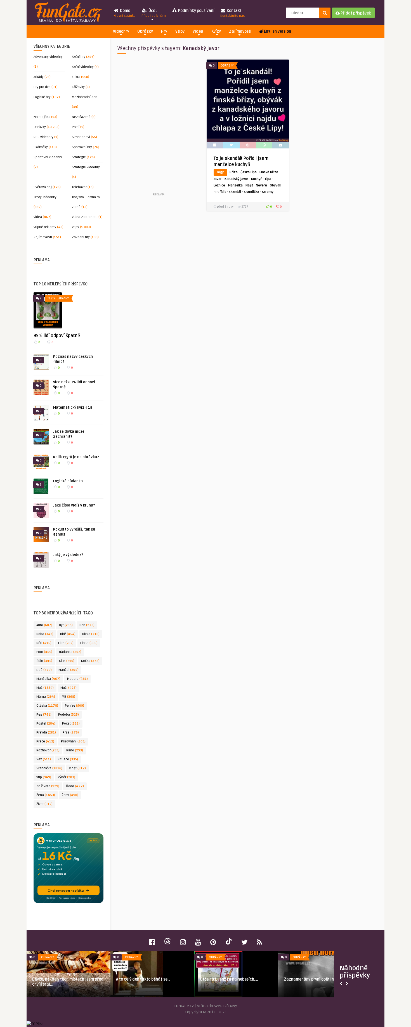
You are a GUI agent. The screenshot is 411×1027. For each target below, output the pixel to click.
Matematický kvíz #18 (72, 407)
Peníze (74, 706)
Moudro (77, 679)
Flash (89, 643)
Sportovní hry (82, 147)
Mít (68, 697)
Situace (68, 759)
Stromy (267, 192)
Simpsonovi (81, 137)
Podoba (68, 715)
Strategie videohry (86, 167)
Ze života (47, 786)
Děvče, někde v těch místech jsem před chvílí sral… (67, 982)
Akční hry (78, 57)
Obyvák (275, 185)
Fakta (76, 77)
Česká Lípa (248, 172)
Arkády (39, 77)
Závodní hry (81, 237)
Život (44, 804)
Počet (71, 723)
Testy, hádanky (45, 197)
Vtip (43, 777)
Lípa (268, 179)
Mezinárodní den (84, 97)
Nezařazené (81, 117)
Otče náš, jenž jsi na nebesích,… (229, 979)
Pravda (46, 732)
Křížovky (78, 87)
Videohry (121, 31)
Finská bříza (268, 172)
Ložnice (219, 185)
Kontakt (232, 13)
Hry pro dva (42, 87)
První (75, 127)
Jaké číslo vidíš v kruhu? (74, 505)
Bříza (234, 172)
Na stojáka (42, 117)
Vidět (77, 768)
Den (87, 625)
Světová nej (43, 187)
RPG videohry (43, 137)
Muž (45, 688)
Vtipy (180, 31)
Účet (153, 13)
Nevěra (261, 185)
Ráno (74, 750)
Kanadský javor (236, 179)
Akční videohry (83, 67)
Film (66, 643)
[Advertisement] (158, 125)
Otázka (47, 706)
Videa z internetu (85, 217)
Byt (66, 625)
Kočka (90, 661)
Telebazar (79, 187)
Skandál (235, 192)
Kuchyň (256, 179)
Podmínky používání (195, 10)
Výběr (66, 777)
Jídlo (44, 661)
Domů (125, 13)
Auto (44, 625)
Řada (75, 786)
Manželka (48, 679)
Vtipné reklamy (45, 227)
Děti (43, 643)
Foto (44, 652)
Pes (43, 715)
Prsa (71, 732)
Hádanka (70, 652)
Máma (45, 697)
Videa (198, 31)
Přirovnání (73, 741)
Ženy (70, 795)
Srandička (49, 768)
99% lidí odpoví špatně (57, 336)
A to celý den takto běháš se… (143, 979)
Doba (44, 634)
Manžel (68, 670)
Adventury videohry (48, 57)
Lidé (44, 670)
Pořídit (221, 192)
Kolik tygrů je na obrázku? (76, 457)
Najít (249, 185)
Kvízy (216, 31)
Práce (45, 741)
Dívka (91, 634)
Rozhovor (48, 750)
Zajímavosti (240, 31)
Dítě (67, 634)
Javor (218, 179)
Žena (45, 795)
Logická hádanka (68, 481)
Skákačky (41, 147)
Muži (68, 688)
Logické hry (42, 97)
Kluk (66, 661)
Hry (164, 31)
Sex (43, 759)
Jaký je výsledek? (68, 555)
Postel (45, 723)
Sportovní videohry (48, 157)
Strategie (79, 157)
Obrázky (145, 31)
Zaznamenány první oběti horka (313, 979)
